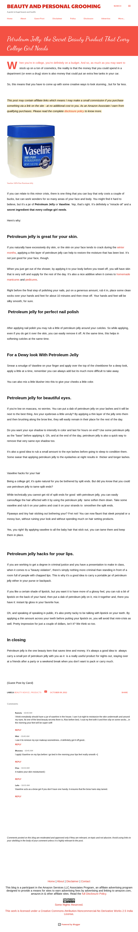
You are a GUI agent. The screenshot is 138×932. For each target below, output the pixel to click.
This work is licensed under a (44, 907)
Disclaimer (57, 18)
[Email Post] (45, 692)
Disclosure (88, 18)
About (23, 18)
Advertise (105, 18)
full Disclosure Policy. (94, 893)
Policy (73, 18)
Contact (85, 881)
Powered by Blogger (70, 924)
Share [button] (125, 692)
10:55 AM (25, 785)
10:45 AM (25, 736)
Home (9, 18)
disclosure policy (74, 111)
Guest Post (39, 18)
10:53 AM (25, 768)
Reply (18, 730)
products (36, 692)
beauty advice (22, 692)
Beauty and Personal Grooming (54, 6)
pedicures (31, 279)
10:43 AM (28, 713)
